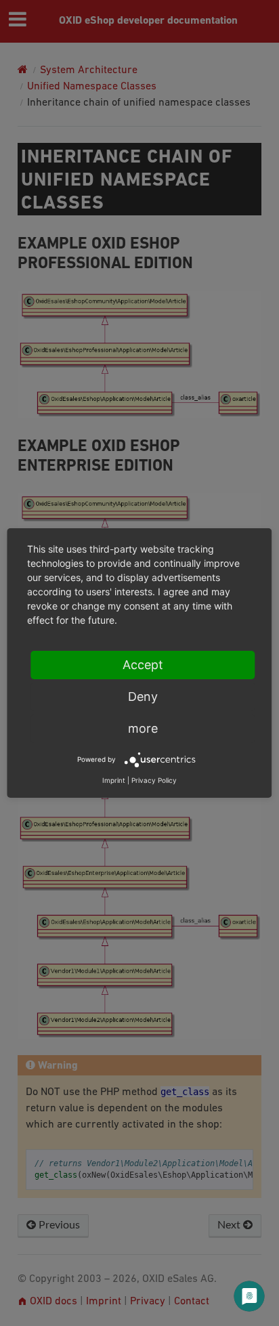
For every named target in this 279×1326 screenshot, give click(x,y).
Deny (143, 696)
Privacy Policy (154, 780)
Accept (143, 665)
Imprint (113, 780)
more (143, 728)
